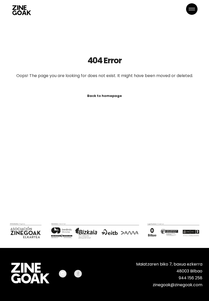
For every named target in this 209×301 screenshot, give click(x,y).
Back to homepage (104, 95)
